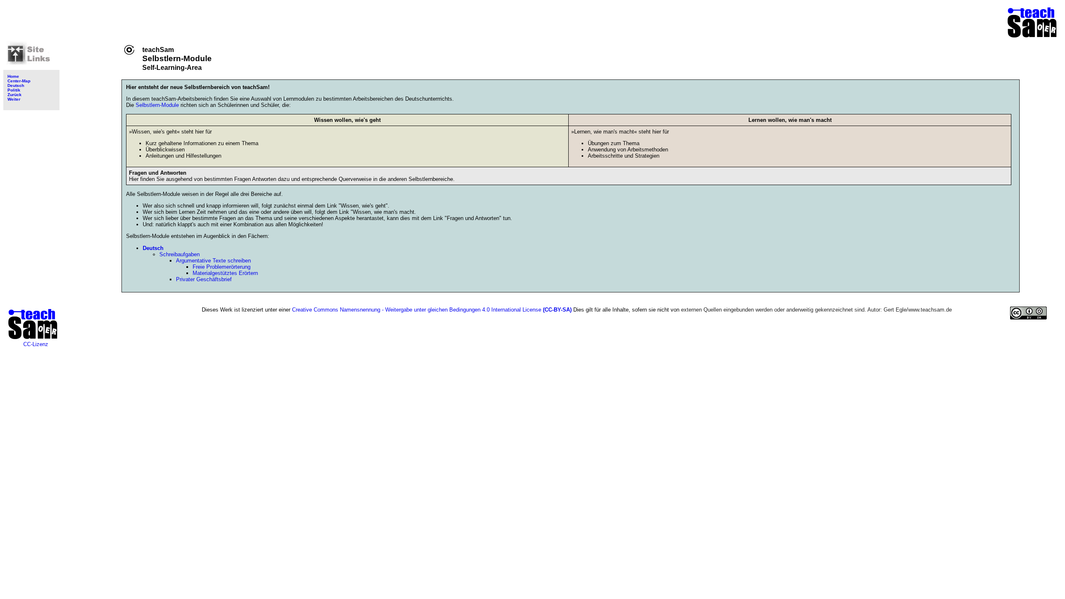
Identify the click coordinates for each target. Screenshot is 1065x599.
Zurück (14, 94)
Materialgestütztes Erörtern (225, 273)
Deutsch (15, 85)
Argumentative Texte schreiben (213, 260)
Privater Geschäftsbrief (204, 279)
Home (13, 76)
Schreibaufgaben (179, 254)
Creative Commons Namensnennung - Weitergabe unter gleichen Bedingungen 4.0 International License (432, 310)
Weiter (13, 99)
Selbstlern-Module (158, 105)
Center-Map (18, 81)
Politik (13, 90)
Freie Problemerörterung (221, 267)
